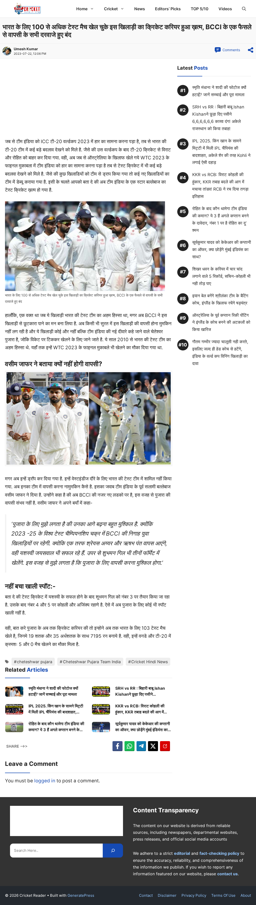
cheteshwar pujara (34, 661)
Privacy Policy (194, 895)
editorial (182, 853)
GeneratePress (81, 895)
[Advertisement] (88, 101)
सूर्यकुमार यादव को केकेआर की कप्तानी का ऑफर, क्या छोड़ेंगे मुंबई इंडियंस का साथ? (142, 727)
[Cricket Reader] (27, 8)
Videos (225, 8)
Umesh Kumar (26, 49)
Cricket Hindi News (149, 661)
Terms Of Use (223, 895)
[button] (244, 8)
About (245, 895)
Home (82, 8)
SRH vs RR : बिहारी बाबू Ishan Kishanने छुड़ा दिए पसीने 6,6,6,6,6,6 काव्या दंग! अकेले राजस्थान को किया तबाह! (140, 691)
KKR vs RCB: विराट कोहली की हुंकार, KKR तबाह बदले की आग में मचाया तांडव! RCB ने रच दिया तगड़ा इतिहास (141, 709)
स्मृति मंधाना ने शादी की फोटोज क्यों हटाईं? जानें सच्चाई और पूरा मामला (53, 691)
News (139, 8)
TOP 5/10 (199, 8)
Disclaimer (167, 895)
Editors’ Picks (168, 8)
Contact (146, 895)
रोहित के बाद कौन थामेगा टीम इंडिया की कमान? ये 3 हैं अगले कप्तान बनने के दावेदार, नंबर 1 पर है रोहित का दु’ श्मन (56, 727)
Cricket (111, 8)
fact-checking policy (219, 853)
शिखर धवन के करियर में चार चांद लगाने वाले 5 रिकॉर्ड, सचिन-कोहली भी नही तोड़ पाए (221, 276)
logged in (44, 781)
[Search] (113, 850)
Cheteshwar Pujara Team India (92, 661)
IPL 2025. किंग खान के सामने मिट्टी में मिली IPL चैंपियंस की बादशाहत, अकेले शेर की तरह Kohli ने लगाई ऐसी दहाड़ (55, 709)
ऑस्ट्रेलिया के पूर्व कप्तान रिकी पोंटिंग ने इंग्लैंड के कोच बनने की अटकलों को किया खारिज (221, 322)
